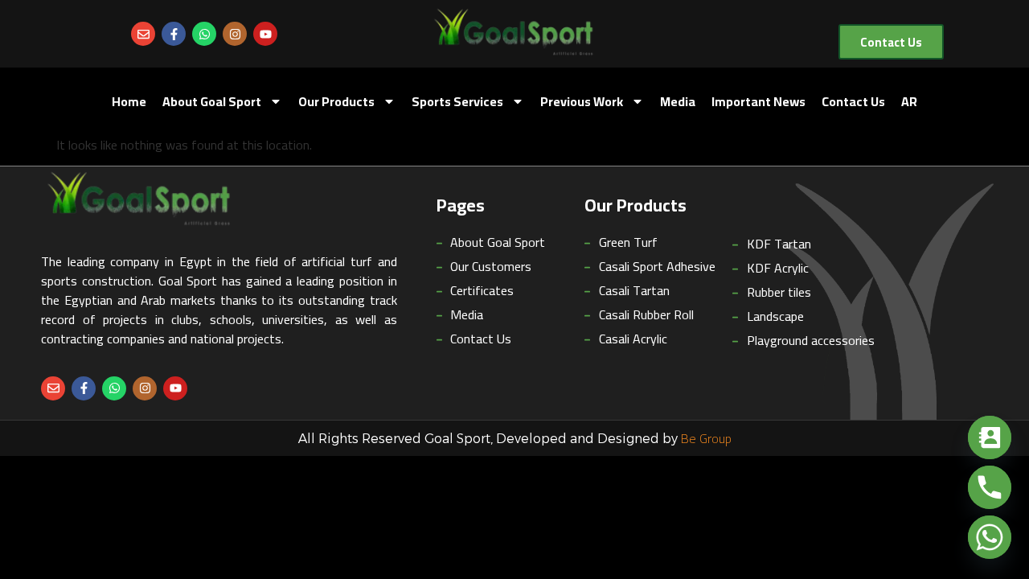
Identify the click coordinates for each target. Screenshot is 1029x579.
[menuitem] (909, 101)
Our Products (336, 101)
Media (677, 101)
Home (129, 101)
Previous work (581, 101)
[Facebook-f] (174, 34)
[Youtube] (265, 34)
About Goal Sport (211, 101)
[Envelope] (143, 34)
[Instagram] (235, 34)
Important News (758, 101)
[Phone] (989, 487)
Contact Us (853, 101)
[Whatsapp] (204, 34)
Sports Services (457, 101)
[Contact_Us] (989, 437)
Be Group (706, 438)
